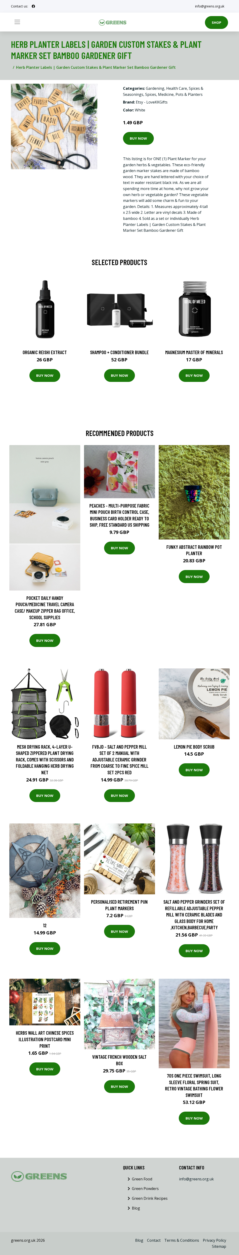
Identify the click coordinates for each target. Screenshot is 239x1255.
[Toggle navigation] (17, 21)
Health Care (176, 88)
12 (45, 925)
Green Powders (145, 1188)
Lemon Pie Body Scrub (194, 747)
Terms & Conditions (181, 1240)
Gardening (155, 88)
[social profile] (33, 6)
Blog (136, 1208)
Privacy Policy (214, 1240)
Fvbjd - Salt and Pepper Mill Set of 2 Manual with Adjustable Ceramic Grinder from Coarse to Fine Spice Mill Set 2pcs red (119, 759)
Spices (150, 94)
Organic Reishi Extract (45, 352)
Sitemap (219, 1246)
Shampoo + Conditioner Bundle (119, 352)
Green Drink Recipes (150, 1198)
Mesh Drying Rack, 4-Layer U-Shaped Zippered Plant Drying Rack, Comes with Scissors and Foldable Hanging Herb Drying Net (45, 759)
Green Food (142, 1179)
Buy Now (138, 138)
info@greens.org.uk (209, 6)
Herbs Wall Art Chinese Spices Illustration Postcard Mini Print (45, 1039)
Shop (216, 22)
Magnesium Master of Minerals (194, 352)
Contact (154, 1240)
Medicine (166, 94)
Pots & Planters (189, 94)
